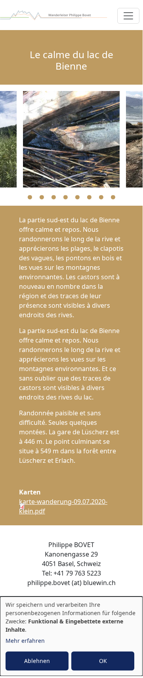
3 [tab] (53, 197)
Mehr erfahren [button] (25, 640)
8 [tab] (113, 197)
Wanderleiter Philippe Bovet (53, 15)
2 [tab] (42, 197)
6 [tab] (89, 197)
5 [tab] (77, 197)
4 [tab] (65, 197)
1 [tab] (30, 197)
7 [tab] (101, 197)
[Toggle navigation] (128, 16)
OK (103, 661)
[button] (71, 139)
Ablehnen (37, 661)
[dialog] (71, 636)
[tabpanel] (71, 139)
